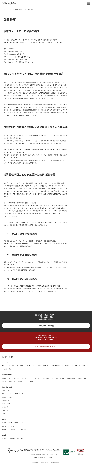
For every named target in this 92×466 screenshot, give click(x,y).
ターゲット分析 (16, 378)
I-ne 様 (3, 413)
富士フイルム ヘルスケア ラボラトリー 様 (12, 394)
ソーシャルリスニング (43, 378)
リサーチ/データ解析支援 (81, 365)
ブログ (4, 435)
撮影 (10, 369)
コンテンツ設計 (82, 378)
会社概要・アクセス (7, 423)
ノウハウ (4, 438)
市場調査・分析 (6, 378)
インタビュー (11, 438)
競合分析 (24, 378)
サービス (5, 362)
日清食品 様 (5, 410)
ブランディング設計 (29, 381)
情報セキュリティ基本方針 (8, 429)
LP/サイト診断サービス (44, 365)
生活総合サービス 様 (7, 397)
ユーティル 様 (5, 390)
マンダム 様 (5, 407)
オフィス (4, 426)
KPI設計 (62, 378)
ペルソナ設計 (54, 378)
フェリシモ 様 (5, 400)
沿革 (21, 423)
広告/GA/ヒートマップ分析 (9, 381)
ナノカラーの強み (8, 357)
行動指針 (16, 423)
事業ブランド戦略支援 (57, 365)
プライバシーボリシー (23, 429)
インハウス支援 (69, 365)
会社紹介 (5, 419)
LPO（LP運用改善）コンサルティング (25, 365)
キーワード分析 (32, 378)
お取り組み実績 (7, 387)
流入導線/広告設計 (71, 378)
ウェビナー (20, 438)
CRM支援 (4, 369)
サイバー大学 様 (6, 404)
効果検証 (20, 381)
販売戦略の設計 (7, 375)
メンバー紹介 (11, 426)
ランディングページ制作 (8, 365)
